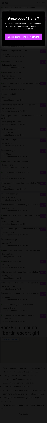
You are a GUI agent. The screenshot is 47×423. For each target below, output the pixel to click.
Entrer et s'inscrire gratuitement (23, 37)
